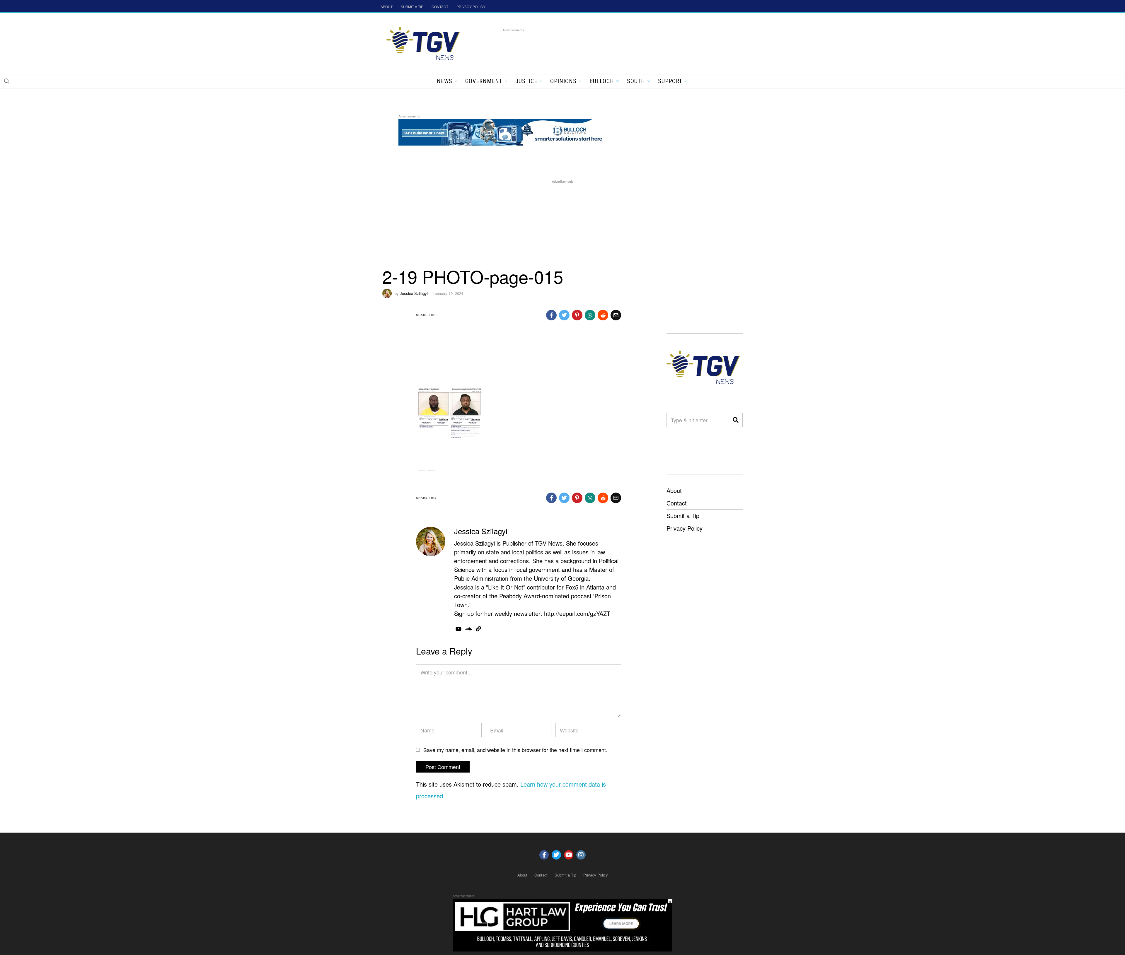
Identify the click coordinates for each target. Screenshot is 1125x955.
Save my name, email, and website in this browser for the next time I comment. (515, 750)
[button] (6, 80)
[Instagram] (581, 855)
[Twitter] (556, 855)
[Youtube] (568, 855)
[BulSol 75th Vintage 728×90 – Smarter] (505, 131)
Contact (677, 503)
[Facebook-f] (544, 855)
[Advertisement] (609, 46)
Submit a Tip (683, 515)
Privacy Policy (685, 528)
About (674, 490)
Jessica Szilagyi (414, 293)
